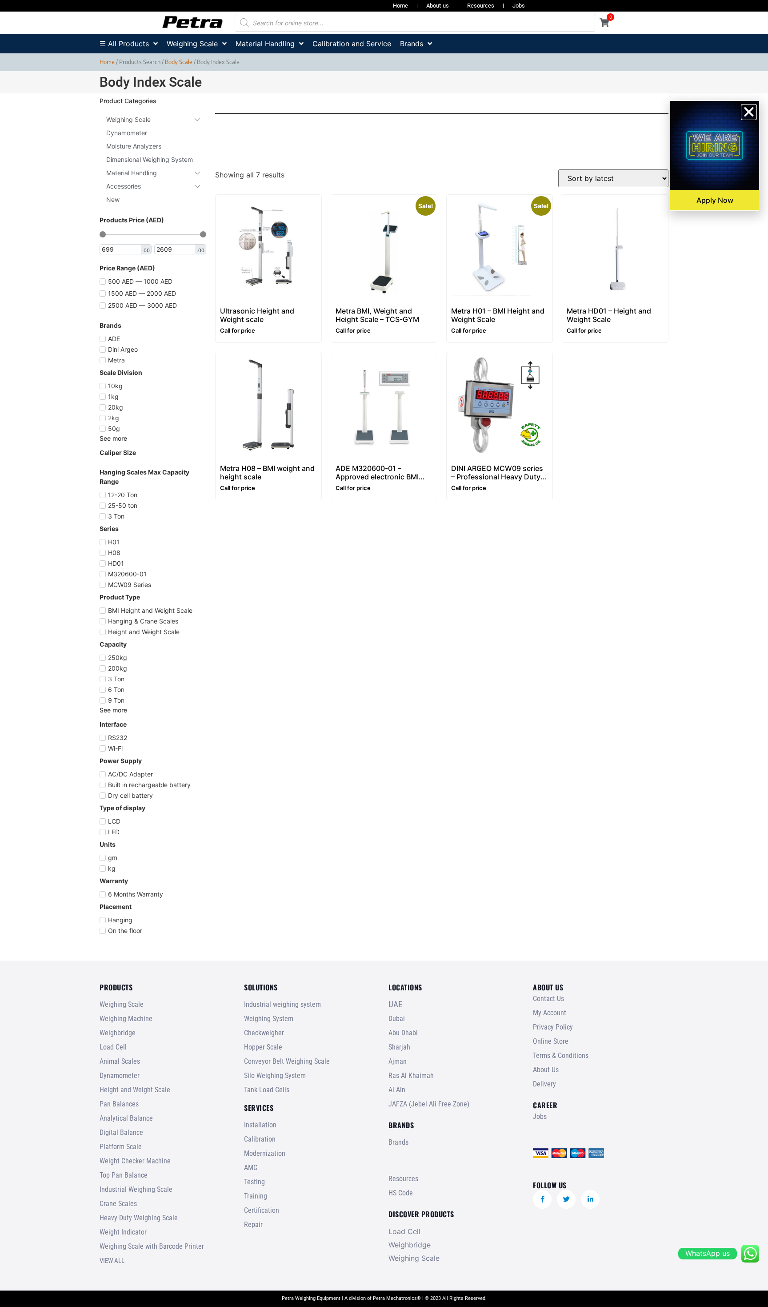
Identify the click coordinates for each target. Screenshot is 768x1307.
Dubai (396, 1018)
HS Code (400, 1193)
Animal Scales (120, 1061)
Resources (480, 5)
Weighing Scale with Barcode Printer (152, 1246)
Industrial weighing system (282, 1004)
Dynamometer (120, 1075)
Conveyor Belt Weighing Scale (287, 1061)
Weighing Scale (122, 1004)
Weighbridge (118, 1033)
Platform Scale (121, 1146)
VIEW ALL (112, 1261)
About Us (546, 1070)
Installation (260, 1125)
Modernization (264, 1153)
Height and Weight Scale (135, 1090)
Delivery (544, 1084)
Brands (398, 1142)
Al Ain (396, 1090)
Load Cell (113, 1047)
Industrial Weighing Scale (136, 1189)
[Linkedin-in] (590, 1199)
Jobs (518, 5)
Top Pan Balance (124, 1175)
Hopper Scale (263, 1047)
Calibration (260, 1139)
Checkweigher (264, 1033)
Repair (253, 1224)
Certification (261, 1210)
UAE (395, 1004)
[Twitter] (566, 1199)
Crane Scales (118, 1203)
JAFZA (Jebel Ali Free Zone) (428, 1104)
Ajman (397, 1061)
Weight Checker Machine (135, 1161)
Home (400, 5)
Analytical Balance (126, 1118)
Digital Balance (121, 1132)
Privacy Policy (553, 1027)
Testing (254, 1182)
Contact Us (548, 998)
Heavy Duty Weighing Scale (139, 1218)
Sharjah (399, 1047)
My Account (549, 1013)
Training (255, 1196)
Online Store (550, 1041)
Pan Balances (119, 1104)
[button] (749, 112)
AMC (250, 1167)
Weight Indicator (123, 1232)
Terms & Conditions (560, 1055)
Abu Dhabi (403, 1033)
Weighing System (268, 1018)
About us (437, 5)
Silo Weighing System (275, 1075)
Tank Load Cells (266, 1090)
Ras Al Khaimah (411, 1075)
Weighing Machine (126, 1018)
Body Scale (178, 61)
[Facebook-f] (542, 1199)
